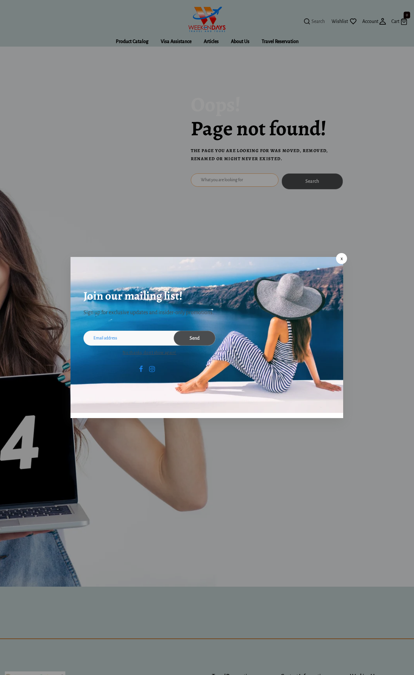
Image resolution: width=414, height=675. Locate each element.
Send (195, 338)
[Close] (341, 258)
